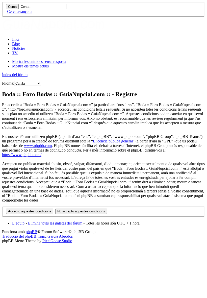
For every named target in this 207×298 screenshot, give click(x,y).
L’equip (18, 223)
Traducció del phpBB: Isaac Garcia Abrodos (37, 236)
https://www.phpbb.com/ (21, 155)
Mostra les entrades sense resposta (39, 61)
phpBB (31, 232)
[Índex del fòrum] (59, 31)
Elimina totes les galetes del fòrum (55, 223)
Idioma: (8, 83)
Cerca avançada (19, 11)
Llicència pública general (113, 141)
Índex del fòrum (15, 74)
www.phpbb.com (38, 145)
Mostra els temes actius (30, 66)
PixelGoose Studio (57, 241)
